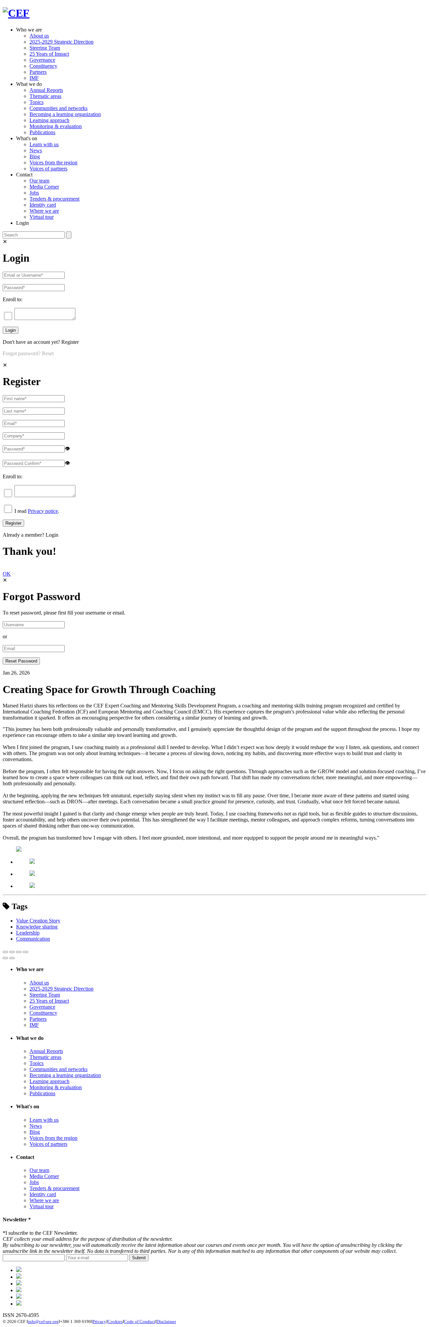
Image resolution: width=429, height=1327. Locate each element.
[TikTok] (18, 1283)
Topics (36, 102)
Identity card (42, 205)
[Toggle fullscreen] (18, 952)
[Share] (12, 952)
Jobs (34, 193)
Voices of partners (48, 168)
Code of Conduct (139, 1321)
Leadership (28, 933)
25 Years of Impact (49, 54)
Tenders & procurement (54, 199)
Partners (38, 72)
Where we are (44, 211)
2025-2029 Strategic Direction (61, 42)
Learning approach (49, 120)
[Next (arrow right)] (12, 958)
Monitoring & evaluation (55, 126)
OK (7, 574)
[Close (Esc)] (5, 952)
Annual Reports (46, 90)
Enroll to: (12, 299)
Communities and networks (58, 108)
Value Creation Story (38, 920)
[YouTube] (18, 1304)
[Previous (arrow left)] (5, 958)
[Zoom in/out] (25, 952)
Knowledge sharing (37, 927)
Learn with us (44, 144)
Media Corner (44, 187)
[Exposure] (18, 1270)
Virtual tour (41, 217)
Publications (42, 132)
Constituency (43, 66)
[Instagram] (18, 1297)
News (35, 150)
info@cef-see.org (43, 1321)
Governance (42, 60)
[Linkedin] (18, 1290)
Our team (39, 180)
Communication (33, 939)
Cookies (115, 1321)
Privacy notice (43, 511)
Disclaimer (166, 1321)
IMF (34, 78)
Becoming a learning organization (65, 114)
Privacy (99, 1321)
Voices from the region (53, 162)
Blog (34, 156)
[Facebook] (18, 1277)
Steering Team (44, 48)
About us (39, 36)
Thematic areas (45, 96)
